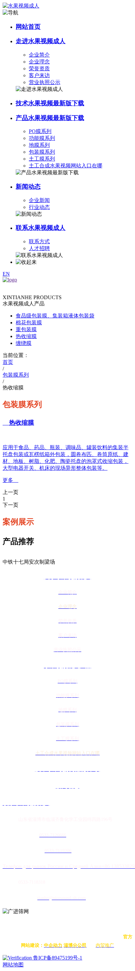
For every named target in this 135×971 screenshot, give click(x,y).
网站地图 (13, 964)
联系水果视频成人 (41, 227)
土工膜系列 (42, 159)
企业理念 (39, 61)
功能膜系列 (42, 138)
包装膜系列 (42, 152)
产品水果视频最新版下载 (50, 117)
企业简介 (39, 55)
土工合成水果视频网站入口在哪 (65, 165)
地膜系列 (39, 145)
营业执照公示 (44, 82)
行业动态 (39, 207)
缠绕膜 (23, 343)
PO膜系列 (40, 131)
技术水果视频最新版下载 (50, 103)
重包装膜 (26, 329)
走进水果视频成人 (41, 41)
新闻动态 (28, 186)
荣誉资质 (39, 68)
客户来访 (39, 75)
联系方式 (39, 241)
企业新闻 (39, 200)
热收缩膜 (26, 336)
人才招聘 (39, 248)
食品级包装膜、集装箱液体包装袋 (55, 315)
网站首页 (28, 26)
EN (6, 274)
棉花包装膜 (29, 322)
